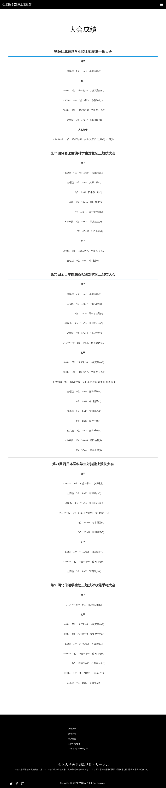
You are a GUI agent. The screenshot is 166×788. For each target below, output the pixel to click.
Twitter (10, 783)
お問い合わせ (74, 744)
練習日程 (72, 734)
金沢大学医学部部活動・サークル (84, 764)
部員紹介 (72, 739)
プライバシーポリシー (78, 749)
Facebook (16, 783)
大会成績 (72, 729)
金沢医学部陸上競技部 (17, 4)
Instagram (22, 783)
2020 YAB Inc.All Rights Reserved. (89, 783)
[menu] (161, 4)
